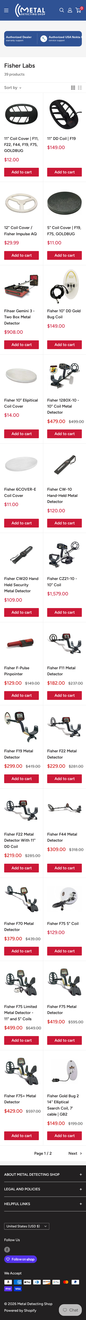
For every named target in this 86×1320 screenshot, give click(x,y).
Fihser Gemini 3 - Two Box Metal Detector (19, 317)
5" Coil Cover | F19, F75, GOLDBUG (64, 230)
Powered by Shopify (20, 1310)
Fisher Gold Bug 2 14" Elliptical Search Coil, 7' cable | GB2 (63, 1105)
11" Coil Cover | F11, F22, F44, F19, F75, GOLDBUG (21, 144)
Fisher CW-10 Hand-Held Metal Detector (62, 495)
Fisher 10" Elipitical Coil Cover (21, 403)
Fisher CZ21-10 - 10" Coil (62, 581)
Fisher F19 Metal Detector (18, 754)
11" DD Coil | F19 (61, 138)
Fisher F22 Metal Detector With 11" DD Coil (19, 840)
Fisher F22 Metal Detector (62, 754)
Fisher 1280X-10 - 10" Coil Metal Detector (63, 406)
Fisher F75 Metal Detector (61, 1009)
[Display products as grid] (73, 88)
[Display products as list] (80, 88)
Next (72, 1153)
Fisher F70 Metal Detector (19, 926)
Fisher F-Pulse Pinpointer (16, 671)
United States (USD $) (23, 1226)
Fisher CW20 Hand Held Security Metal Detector (21, 584)
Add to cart (21, 172)
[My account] (70, 10)
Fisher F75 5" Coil (62, 923)
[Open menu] (6, 10)
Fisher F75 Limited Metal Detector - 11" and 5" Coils (20, 1012)
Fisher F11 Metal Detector (61, 671)
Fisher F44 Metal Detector (62, 837)
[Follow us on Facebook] (7, 1249)
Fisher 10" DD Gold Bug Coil (64, 314)
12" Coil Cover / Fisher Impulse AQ (20, 230)
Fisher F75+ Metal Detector (20, 1099)
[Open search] (61, 10)
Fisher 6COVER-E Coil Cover (20, 492)
